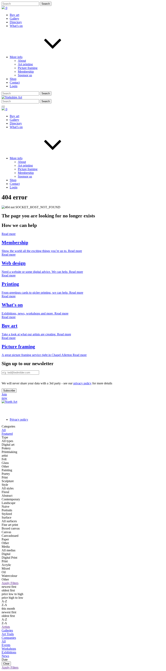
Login (13, 86)
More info (16, 57)
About (22, 60)
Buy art (14, 15)
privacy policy (82, 383)
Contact (15, 82)
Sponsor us (25, 75)
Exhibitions (9, 652)
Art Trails (8, 634)
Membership (26, 71)
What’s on (16, 26)
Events (6, 645)
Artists (6, 626)
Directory (16, 22)
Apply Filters (10, 583)
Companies (9, 637)
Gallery (14, 18)
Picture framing (27, 68)
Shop (13, 79)
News (5, 656)
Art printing (25, 64)
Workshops (9, 648)
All (4, 641)
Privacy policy (19, 419)
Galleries (7, 630)
